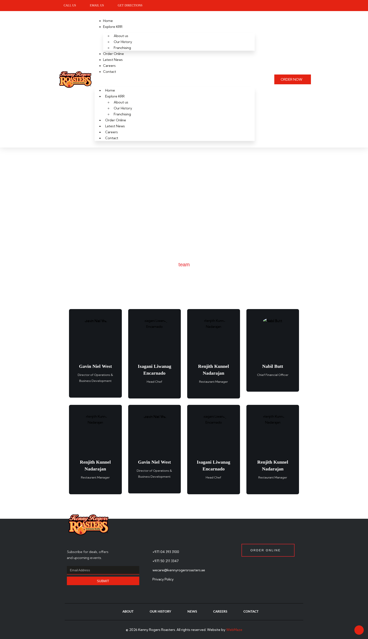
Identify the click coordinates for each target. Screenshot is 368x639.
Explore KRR (112, 26)
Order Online (113, 54)
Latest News (113, 59)
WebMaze (234, 630)
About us (121, 36)
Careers (109, 65)
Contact (109, 71)
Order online (265, 550)
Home (108, 21)
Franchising (122, 48)
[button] (175, 81)
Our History (123, 42)
